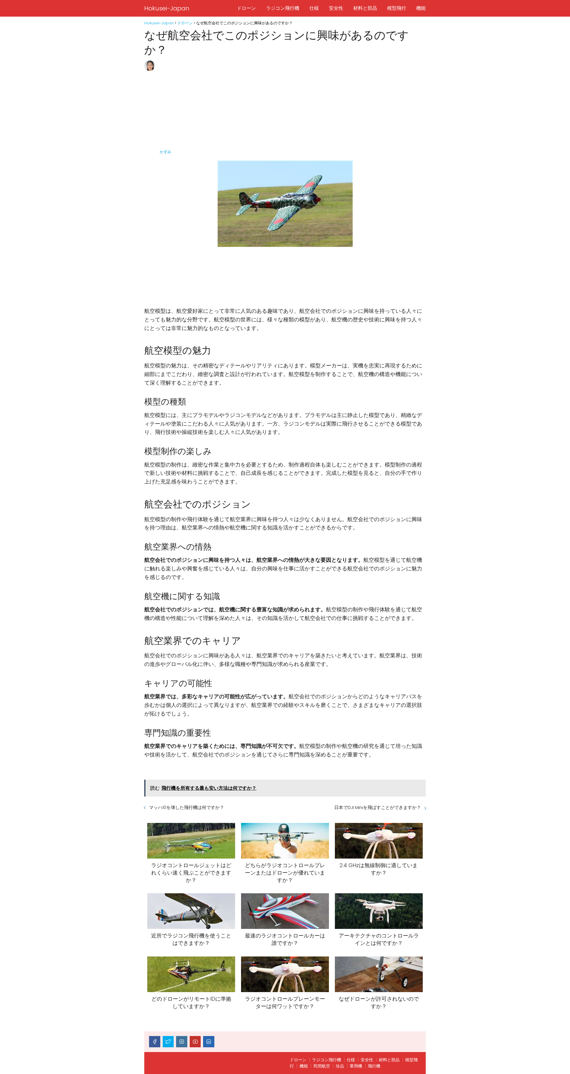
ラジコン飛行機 (282, 8)
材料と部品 (365, 8)
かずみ (165, 152)
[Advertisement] (292, 104)
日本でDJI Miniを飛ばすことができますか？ (377, 807)
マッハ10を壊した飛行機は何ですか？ (186, 807)
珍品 (340, 1066)
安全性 (336, 8)
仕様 (314, 8)
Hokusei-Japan (166, 8)
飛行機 (374, 1066)
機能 (421, 8)
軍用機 (356, 1066)
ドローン (246, 8)
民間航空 (322, 1066)
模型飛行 (396, 8)
